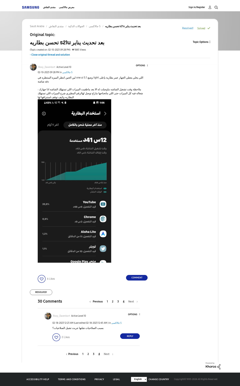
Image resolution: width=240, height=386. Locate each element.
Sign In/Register (197, 7)
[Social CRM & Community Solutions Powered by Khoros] (213, 365)
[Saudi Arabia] (30, 7)
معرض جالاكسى (66, 7)
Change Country (159, 379)
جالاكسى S (67, 72)
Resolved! (187, 28)
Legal (116, 379)
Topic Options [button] (200, 42)
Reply (130, 336)
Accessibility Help (37, 379)
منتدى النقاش (49, 7)
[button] (142, 65)
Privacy (99, 379)
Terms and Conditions (72, 379)
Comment (136, 277)
